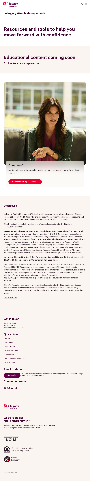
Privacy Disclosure (11, 351)
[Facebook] (16, 388)
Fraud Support (9, 347)
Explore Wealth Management (20, 63)
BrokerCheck (17, 227)
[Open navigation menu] (85, 4)
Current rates (9, 355)
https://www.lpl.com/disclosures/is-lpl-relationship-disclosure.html (33, 278)
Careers (7, 339)
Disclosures (8, 343)
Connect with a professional (25, 182)
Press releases (9, 363)
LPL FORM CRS (10, 297)
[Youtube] (12, 388)
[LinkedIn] (8, 388)
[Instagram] (5, 388)
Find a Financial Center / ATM (15, 359)
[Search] (82, 4)
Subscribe (12, 375)
